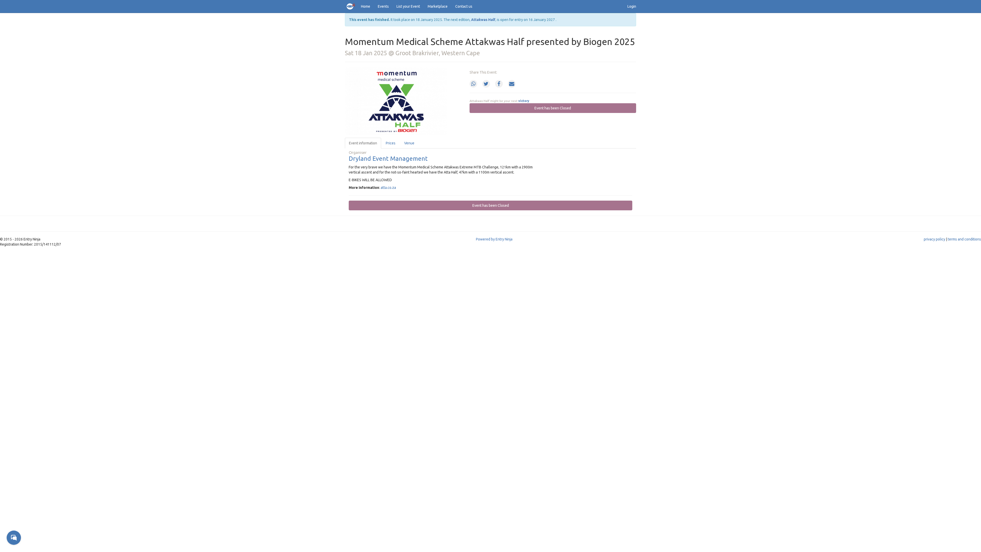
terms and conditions (964, 239)
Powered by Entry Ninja (494, 239)
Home (365, 6)
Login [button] (631, 6)
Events (383, 6)
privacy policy (934, 239)
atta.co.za (388, 188)
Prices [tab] (390, 143)
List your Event (408, 6)
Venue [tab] (409, 143)
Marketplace (438, 6)
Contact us (463, 6)
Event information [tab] (363, 143)
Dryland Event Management (388, 158)
